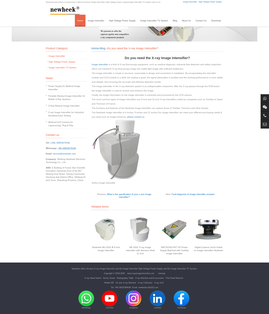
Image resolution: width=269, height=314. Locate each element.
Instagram (133, 308)
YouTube (109, 308)
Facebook (181, 308)
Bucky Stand (109, 278)
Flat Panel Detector (174, 278)
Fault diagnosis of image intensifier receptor (193, 194)
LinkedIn (157, 308)
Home (80, 20)
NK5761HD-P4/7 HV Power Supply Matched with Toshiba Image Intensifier (174, 250)
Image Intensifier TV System (154, 20)
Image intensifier (100, 64)
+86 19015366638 (123, 287)
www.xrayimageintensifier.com (140, 273)
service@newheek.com (64, 153)
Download (216, 20)
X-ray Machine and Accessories (149, 278)
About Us (186, 20)
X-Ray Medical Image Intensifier (64, 106)
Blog (175, 20)
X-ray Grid (158, 283)
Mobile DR (109, 283)
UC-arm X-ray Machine (126, 283)
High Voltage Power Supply (210, 2)
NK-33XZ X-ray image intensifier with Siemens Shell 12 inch (140, 250)
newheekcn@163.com (148, 287)
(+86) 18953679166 (60, 142)
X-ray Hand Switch (93, 278)
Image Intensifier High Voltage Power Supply (143, 269)
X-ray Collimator (145, 283)
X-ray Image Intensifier (104, 269)
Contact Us (201, 20)
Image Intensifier (190, 2)
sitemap (161, 273)
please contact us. (136, 117)
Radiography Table (125, 278)
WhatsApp (86, 308)
